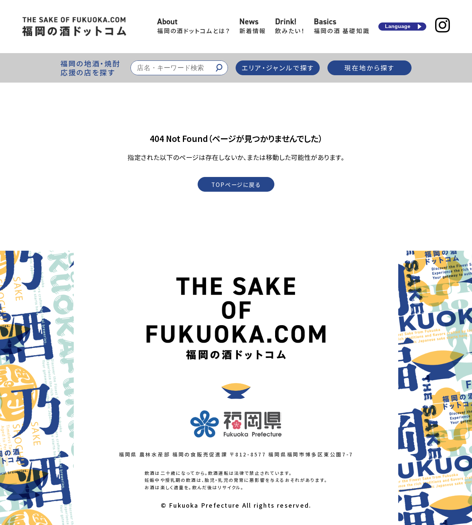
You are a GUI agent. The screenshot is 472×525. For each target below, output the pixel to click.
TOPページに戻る (235, 184)
